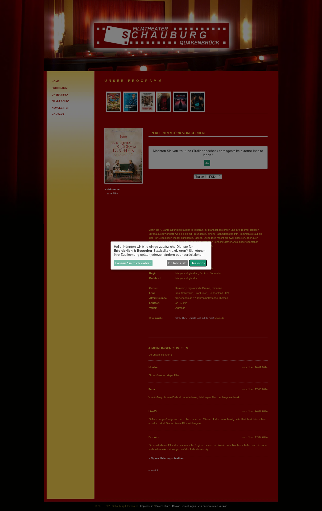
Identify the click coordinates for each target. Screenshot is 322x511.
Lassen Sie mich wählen (133, 263)
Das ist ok (197, 263)
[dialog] (161, 256)
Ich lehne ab (177, 263)
